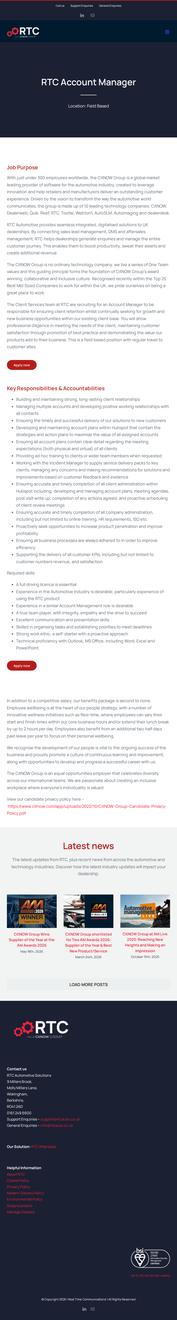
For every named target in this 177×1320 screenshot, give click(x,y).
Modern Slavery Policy (25, 1192)
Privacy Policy (18, 1186)
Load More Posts (88, 984)
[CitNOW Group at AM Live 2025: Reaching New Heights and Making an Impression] (145, 911)
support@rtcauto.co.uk (60, 1119)
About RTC (16, 1174)
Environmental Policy (25, 1199)
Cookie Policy (18, 1180)
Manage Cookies (21, 1211)
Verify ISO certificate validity (150, 1275)
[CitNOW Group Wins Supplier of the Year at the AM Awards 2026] (32, 911)
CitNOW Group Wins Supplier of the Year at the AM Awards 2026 (32, 940)
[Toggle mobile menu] (167, 32)
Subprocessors (19, 1205)
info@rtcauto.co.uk (56, 1125)
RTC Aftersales (43, 1146)
